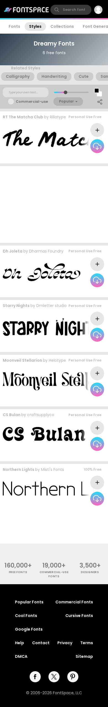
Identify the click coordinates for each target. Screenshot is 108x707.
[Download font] (97, 146)
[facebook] (35, 676)
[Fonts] (26, 10)
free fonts (18, 572)
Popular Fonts (29, 602)
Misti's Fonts (52, 469)
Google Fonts (29, 629)
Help (19, 643)
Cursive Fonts (79, 615)
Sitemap (84, 656)
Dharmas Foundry (46, 251)
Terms (86, 643)
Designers (90, 572)
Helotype (57, 360)
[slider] (65, 92)
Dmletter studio (51, 305)
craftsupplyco (40, 415)
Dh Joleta (12, 251)
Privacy (64, 643)
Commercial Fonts (74, 602)
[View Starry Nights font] (52, 327)
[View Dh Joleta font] (41, 272)
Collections (62, 26)
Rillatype (58, 117)
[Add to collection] (97, 130)
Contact (41, 643)
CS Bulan (11, 415)
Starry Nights (16, 305)
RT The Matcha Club (23, 117)
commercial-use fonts (54, 574)
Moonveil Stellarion (22, 360)
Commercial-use (32, 101)
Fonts (14, 26)
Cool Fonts (26, 615)
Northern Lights (18, 469)
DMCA (21, 656)
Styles (35, 26)
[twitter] (54, 676)
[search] (70, 10)
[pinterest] (72, 676)
